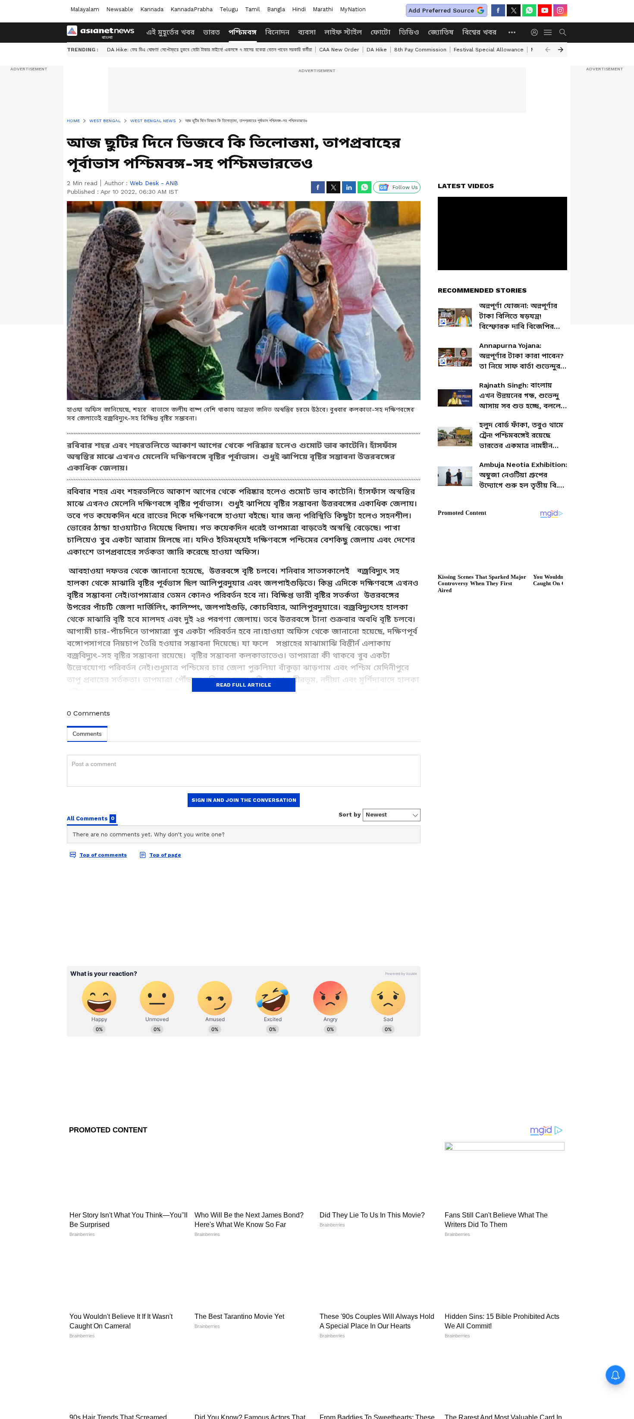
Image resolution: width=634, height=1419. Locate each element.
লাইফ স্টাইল (343, 32)
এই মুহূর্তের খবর (170, 32)
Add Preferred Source (441, 10)
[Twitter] (514, 10)
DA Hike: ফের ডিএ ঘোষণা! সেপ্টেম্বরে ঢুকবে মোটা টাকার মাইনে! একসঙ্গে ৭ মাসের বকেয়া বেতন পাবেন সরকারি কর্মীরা (209, 50)
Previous (547, 49)
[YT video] (545, 10)
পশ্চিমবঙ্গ (243, 32)
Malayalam (84, 9)
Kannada (151, 9)
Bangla (276, 9)
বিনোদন (277, 32)
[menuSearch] (562, 32)
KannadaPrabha (191, 9)
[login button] (536, 32)
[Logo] (103, 32)
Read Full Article (243, 685)
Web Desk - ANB (154, 183)
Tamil (252, 9)
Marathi (323, 9)
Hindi (299, 9)
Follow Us (405, 187)
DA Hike (377, 50)
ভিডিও (409, 32)
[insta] (560, 10)
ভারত (211, 32)
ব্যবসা (307, 32)
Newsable (119, 9)
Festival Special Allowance (489, 50)
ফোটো (380, 32)
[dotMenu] (512, 32)
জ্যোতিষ (441, 32)
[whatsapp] (529, 10)
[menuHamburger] (548, 32)
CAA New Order (339, 50)
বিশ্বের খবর (479, 32)
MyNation (353, 9)
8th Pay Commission (420, 50)
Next (560, 49)
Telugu (229, 9)
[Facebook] (498, 10)
